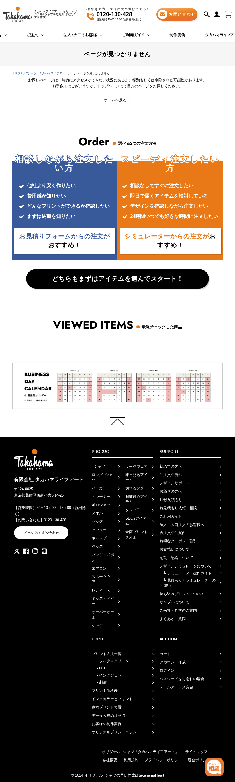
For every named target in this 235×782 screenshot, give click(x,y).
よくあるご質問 (173, 619)
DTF (100, 668)
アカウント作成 (173, 662)
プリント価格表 (105, 690)
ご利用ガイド (171, 516)
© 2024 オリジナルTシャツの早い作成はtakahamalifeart (117, 775)
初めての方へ (171, 466)
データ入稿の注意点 (108, 715)
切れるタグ (134, 488)
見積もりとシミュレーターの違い (189, 583)
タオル (97, 513)
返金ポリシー (199, 760)
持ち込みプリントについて (182, 594)
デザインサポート (174, 483)
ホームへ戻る (115, 100)
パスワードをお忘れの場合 (182, 679)
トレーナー (101, 496)
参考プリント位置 (107, 707)
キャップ (99, 538)
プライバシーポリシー (163, 760)
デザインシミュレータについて (186, 566)
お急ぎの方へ (171, 491)
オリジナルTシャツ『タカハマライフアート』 (140, 752)
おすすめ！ (64, 241)
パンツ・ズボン (103, 557)
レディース (101, 590)
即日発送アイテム (136, 477)
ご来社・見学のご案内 (178, 610)
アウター (99, 530)
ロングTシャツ (102, 477)
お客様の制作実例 (107, 724)
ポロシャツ (101, 505)
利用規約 (131, 760)
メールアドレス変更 (176, 687)
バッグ (97, 521)
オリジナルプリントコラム (114, 732)
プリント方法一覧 (107, 654)
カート (165, 654)
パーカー (99, 488)
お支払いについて (174, 549)
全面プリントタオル (136, 534)
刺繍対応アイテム (136, 499)
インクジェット (110, 675)
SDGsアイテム (135, 521)
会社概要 (109, 760)
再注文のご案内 (173, 533)
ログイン (167, 670)
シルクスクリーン (112, 661)
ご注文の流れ (171, 475)
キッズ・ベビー (103, 601)
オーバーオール (103, 614)
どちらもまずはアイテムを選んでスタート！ (117, 278)
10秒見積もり (171, 500)
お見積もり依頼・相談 (178, 508)
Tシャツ (98, 466)
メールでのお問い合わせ (41, 532)
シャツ (97, 626)
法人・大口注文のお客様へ (182, 524)
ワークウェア (136, 466)
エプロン (99, 568)
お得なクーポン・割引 (178, 541)
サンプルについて (174, 602)
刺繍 (101, 682)
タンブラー (134, 510)
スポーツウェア (103, 579)
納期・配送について (176, 557)
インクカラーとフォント (112, 699)
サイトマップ (196, 752)
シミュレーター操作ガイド (187, 573)
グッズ (97, 546)
